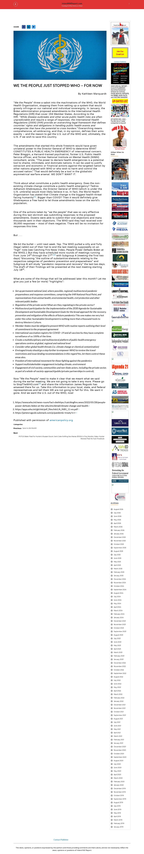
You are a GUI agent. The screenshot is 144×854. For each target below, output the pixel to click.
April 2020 (117, 775)
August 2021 (118, 719)
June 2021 (117, 726)
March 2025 (118, 569)
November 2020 (120, 750)
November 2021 (120, 708)
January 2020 (119, 785)
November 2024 (120, 583)
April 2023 (117, 649)
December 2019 (120, 788)
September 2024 (120, 590)
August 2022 (118, 677)
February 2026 (119, 530)
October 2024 (119, 586)
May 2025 (117, 562)
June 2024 (117, 600)
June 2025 (117, 558)
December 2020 (120, 747)
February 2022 (119, 698)
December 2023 (120, 621)
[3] (39, 384)
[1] (35, 197)
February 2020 (119, 782)
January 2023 (118, 659)
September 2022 (120, 673)
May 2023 (117, 645)
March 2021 (118, 736)
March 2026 (118, 527)
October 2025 (119, 544)
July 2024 (117, 597)
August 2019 (118, 802)
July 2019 (117, 806)
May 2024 (117, 604)
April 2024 (117, 607)
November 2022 (120, 666)
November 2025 (120, 541)
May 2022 (117, 687)
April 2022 (117, 691)
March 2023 (118, 652)
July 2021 (117, 722)
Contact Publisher (120, 62)
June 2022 (117, 684)
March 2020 (118, 778)
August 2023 (118, 635)
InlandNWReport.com (72, 3)
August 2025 (118, 551)
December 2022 (120, 663)
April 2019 (117, 816)
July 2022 (117, 680)
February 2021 (119, 740)
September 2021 (120, 715)
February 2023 (119, 656)
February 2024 (119, 614)
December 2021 (120, 705)
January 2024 (119, 617)
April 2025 (117, 565)
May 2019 (117, 813)
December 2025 (120, 537)
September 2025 (120, 548)
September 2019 (120, 799)
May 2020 (117, 771)
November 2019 (120, 792)
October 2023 (119, 628)
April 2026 (117, 523)
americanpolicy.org (61, 420)
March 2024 (118, 610)
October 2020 (119, 754)
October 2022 (119, 670)
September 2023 (120, 631)
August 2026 (118, 509)
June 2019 (117, 809)
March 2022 (118, 694)
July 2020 (117, 764)
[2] (54, 255)
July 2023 (117, 638)
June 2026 (117, 516)
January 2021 (118, 743)
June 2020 (118, 768)
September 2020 (120, 757)
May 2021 (117, 729)
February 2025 (119, 572)
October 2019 (119, 795)
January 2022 (118, 701)
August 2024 (118, 593)
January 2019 (118, 827)
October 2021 (119, 712)
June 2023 (117, 642)
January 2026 (118, 534)
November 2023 (120, 624)
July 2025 (117, 555)
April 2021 (117, 733)
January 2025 (118, 576)
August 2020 (118, 761)
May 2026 (117, 520)
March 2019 (118, 820)
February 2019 (119, 823)
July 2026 (117, 513)
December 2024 (120, 579)
